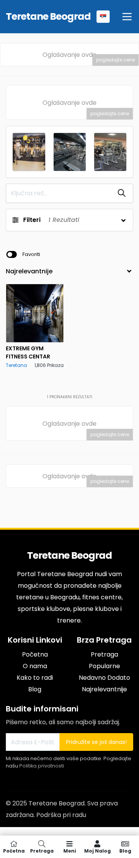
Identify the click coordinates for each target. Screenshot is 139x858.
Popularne (104, 666)
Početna (35, 654)
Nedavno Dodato (104, 677)
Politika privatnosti (41, 765)
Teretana (16, 365)
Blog (34, 689)
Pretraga (104, 654)
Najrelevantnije (104, 689)
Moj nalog (97, 850)
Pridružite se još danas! (96, 742)
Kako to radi (35, 677)
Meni (69, 850)
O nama (35, 666)
